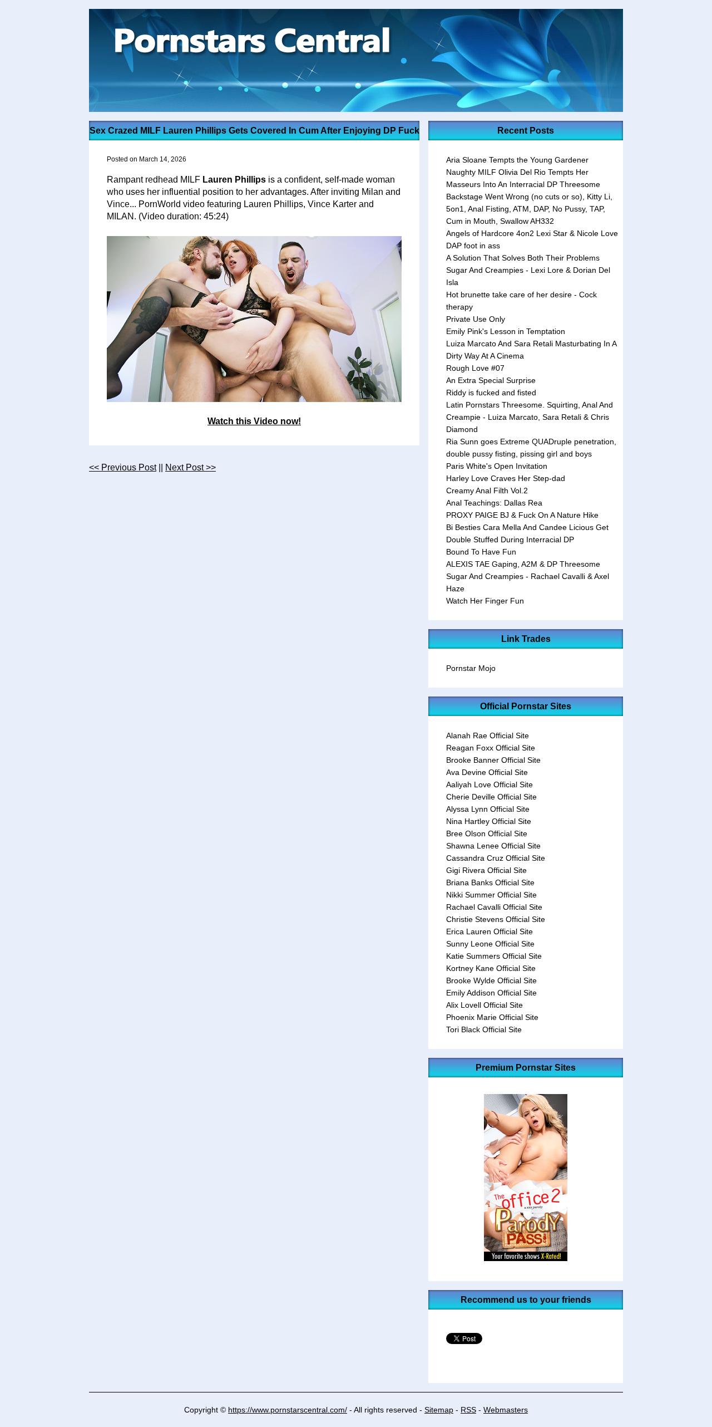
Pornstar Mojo (471, 668)
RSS (468, 1409)
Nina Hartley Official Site (488, 821)
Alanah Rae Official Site (487, 735)
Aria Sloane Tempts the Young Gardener (517, 159)
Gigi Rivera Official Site (486, 870)
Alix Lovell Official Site (484, 1005)
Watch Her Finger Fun (485, 600)
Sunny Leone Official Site (490, 943)
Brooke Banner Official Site (493, 760)
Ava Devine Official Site (487, 772)
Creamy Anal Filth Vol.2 (487, 490)
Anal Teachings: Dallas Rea (494, 502)
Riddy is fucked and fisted (491, 392)
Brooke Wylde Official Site (491, 980)
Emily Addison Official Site (491, 992)
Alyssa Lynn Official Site (488, 809)
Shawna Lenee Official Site (493, 845)
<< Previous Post (122, 467)
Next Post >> (190, 467)
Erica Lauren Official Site (489, 931)
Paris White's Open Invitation (496, 466)
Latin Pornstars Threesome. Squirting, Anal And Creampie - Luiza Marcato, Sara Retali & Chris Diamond (529, 417)
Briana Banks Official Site (490, 882)
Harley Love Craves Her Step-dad (505, 478)
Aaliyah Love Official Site (489, 784)
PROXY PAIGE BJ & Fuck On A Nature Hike (522, 515)
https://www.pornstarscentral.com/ (287, 1409)
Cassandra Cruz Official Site (495, 858)
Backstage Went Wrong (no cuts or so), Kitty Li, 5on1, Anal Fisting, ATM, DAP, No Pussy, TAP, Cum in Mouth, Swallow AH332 (529, 208)
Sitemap (438, 1409)
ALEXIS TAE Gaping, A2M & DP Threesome (523, 564)
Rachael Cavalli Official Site (494, 907)
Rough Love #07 (475, 368)
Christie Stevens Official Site (495, 919)
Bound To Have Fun (481, 551)
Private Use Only (475, 319)
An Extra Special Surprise (491, 380)
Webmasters (505, 1409)
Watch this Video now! (254, 421)
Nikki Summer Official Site (491, 894)
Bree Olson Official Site (486, 833)
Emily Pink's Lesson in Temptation (505, 331)
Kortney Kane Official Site (491, 968)
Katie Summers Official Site (494, 956)
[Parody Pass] (525, 1258)
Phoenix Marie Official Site (492, 1017)
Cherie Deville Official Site (491, 796)
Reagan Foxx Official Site (490, 747)
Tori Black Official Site (484, 1029)
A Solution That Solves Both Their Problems (523, 257)
